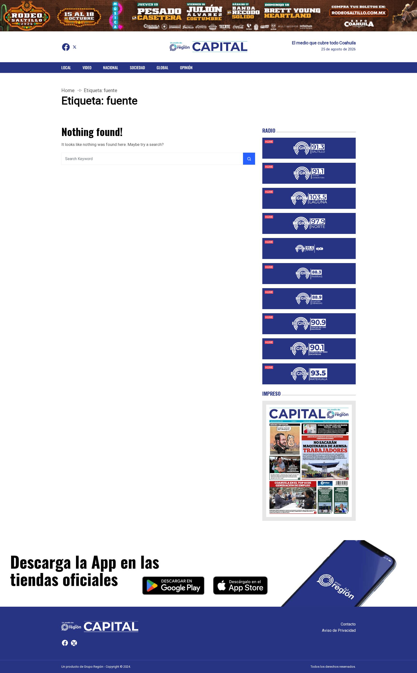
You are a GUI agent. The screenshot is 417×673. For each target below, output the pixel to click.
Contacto (348, 624)
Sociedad (137, 67)
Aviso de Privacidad (339, 630)
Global (162, 67)
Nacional (110, 67)
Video (87, 67)
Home (68, 90)
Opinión (186, 67)
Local (66, 67)
